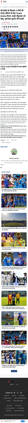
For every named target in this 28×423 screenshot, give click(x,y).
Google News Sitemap (18, 400)
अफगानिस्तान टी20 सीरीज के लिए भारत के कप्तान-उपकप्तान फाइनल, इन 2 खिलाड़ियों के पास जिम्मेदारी (13, 209)
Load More (14, 371)
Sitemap (8, 400)
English (11, 384)
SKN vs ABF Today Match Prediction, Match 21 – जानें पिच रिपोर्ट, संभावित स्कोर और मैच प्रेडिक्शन (13, 346)
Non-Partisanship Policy (10, 408)
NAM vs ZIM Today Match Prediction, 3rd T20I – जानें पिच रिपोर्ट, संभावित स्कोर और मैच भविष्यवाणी (13, 307)
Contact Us (6, 395)
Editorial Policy (9, 405)
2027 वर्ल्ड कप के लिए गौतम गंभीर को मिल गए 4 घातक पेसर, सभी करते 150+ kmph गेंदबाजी (14, 327)
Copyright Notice (7, 398)
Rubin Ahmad (6, 22)
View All (24, 172)
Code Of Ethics (8, 410)
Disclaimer (21, 395)
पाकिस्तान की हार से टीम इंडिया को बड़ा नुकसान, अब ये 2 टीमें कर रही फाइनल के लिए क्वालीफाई (14, 287)
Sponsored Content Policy (19, 410)
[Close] (26, 421)
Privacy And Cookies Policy (20, 398)
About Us (14, 395)
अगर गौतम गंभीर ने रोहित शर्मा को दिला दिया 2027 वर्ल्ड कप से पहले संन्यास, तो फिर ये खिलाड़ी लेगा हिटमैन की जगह (14, 268)
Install (23, 421)
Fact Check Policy (18, 405)
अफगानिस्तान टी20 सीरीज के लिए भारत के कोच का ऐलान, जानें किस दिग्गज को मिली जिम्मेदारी (13, 366)
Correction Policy (21, 408)
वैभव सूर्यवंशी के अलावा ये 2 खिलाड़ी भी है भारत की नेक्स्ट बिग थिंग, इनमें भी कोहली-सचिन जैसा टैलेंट (14, 190)
